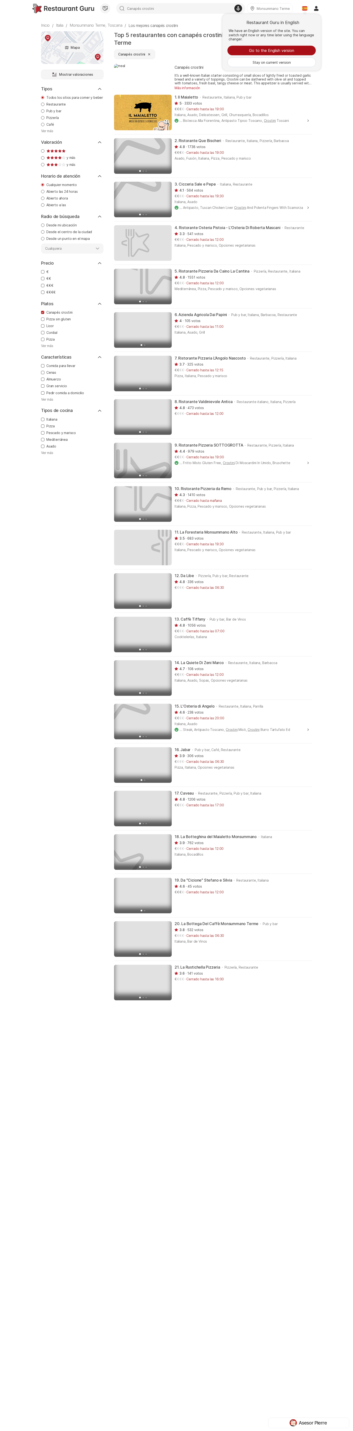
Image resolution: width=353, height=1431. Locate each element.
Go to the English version (271, 50)
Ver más (47, 131)
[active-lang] (305, 8)
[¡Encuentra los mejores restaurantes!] (63, 8)
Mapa (75, 47)
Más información (187, 88)
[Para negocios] (105, 8)
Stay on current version (272, 62)
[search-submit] (122, 8)
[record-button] (238, 8)
